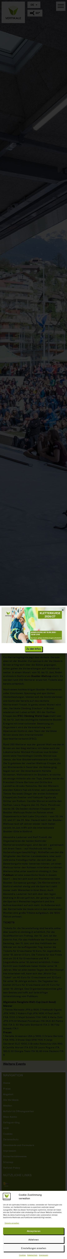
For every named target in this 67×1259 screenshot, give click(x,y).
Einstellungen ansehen (33, 1248)
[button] (63, 610)
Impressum (43, 1255)
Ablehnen (33, 1239)
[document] (33, 629)
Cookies (22, 1255)
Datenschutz (32, 1255)
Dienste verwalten (12, 1223)
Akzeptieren (33, 1231)
